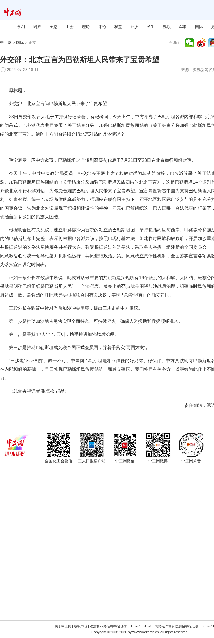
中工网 (6, 42)
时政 (37, 26)
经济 (134, 26)
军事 (183, 26)
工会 (70, 26)
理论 (86, 26)
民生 (150, 26)
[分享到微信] (189, 42)
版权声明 (80, 626)
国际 (199, 26)
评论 (102, 26)
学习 (21, 26)
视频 (167, 26)
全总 (53, 26)
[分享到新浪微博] (201, 42)
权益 (118, 26)
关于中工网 (63, 626)
